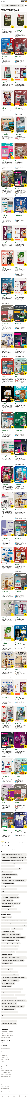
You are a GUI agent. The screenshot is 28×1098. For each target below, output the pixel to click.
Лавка (8, 1096)
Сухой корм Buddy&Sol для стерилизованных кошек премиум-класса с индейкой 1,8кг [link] (7, 540)
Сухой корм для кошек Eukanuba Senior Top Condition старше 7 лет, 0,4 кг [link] (20, 352)
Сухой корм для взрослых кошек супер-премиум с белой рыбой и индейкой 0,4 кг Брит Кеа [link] (7, 326)
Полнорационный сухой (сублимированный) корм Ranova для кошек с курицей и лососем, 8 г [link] (7, 110)
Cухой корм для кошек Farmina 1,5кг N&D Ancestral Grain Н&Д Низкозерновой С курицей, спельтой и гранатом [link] (20, 567)
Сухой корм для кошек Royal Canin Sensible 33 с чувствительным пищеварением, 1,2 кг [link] (7, 512)
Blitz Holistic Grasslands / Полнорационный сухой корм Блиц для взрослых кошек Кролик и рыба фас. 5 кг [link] (7, 32)
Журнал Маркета (5, 1088)
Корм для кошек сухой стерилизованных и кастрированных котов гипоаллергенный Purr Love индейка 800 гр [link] (20, 513)
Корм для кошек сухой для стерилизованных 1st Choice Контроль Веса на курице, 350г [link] (20, 379)
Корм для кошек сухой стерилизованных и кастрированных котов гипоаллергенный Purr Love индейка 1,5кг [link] (7, 594)
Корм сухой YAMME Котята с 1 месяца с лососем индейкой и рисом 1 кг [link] (19, 163)
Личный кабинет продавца (7, 1031)
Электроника (4, 1055)
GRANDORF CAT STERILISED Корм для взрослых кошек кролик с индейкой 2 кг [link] (20, 672)
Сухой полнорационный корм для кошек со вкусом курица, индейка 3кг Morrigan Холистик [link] (20, 752)
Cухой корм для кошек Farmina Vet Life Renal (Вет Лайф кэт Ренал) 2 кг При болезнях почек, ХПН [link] (7, 832)
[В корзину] (12, 27)
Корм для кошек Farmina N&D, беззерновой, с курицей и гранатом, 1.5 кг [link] (20, 270)
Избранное (14, 1096)
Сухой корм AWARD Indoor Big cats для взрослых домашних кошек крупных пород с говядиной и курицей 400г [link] (20, 298)
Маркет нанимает (5, 1086)
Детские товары (4, 1078)
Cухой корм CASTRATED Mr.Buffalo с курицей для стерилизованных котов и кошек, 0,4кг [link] (20, 326)
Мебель (2, 1050)
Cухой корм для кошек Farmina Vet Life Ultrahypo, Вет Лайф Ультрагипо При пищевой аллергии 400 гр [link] (7, 379)
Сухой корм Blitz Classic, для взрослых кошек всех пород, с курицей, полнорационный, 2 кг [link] (20, 58)
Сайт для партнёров (5, 1037)
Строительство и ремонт (6, 1076)
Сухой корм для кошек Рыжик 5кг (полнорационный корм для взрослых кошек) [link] (20, 406)
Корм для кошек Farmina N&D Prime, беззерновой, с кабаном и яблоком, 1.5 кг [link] (7, 645)
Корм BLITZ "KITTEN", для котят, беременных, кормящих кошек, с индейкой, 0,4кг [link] (7, 85)
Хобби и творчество (5, 1065)
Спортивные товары (5, 1072)
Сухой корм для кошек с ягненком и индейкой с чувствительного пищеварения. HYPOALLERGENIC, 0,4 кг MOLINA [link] (7, 163)
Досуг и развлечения (5, 1048)
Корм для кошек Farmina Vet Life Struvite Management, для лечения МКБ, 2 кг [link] (7, 217)
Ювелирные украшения (6, 1079)
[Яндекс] (11, 1093)
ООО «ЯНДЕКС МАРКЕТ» (10, 1091)
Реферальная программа (6, 1042)
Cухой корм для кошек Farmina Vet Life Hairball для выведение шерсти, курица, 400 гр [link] (20, 540)
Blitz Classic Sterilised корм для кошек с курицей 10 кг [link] (6, 726)
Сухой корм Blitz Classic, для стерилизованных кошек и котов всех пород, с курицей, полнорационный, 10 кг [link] (7, 298)
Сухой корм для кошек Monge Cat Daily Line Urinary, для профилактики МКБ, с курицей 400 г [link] (7, 567)
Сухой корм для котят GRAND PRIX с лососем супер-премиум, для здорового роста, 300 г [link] (7, 270)
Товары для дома (5, 1059)
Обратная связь (4, 1084)
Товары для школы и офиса (7, 1070)
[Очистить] (22, 5)
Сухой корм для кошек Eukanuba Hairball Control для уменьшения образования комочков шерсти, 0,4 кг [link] (20, 191)
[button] (26, 5)
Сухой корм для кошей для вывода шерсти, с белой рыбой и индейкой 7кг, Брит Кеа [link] (20, 805)
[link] (14, 854)
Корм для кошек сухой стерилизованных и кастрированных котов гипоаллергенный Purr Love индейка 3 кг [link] (7, 673)
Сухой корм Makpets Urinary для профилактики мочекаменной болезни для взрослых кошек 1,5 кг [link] (20, 487)
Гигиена (3, 1053)
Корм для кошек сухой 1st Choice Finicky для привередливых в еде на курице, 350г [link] (7, 805)
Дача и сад (3, 1066)
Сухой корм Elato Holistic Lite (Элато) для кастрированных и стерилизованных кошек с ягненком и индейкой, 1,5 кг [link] (20, 726)
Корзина (19, 1096)
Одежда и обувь (4, 1057)
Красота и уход (4, 1063)
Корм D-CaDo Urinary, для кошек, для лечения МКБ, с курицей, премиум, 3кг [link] (20, 832)
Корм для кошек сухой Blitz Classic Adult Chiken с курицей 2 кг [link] (7, 191)
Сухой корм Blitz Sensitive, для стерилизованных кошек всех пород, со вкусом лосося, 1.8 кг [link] (7, 58)
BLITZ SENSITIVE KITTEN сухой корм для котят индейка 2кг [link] (7, 459)
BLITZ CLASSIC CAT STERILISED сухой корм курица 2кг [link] (7, 137)
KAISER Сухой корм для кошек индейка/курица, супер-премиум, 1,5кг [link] (7, 487)
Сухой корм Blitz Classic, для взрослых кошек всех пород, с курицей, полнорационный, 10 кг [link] (20, 110)
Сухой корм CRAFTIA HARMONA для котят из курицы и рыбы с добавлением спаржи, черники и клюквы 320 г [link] (7, 620)
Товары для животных (6, 1074)
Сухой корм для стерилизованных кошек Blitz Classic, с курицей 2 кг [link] (20, 137)
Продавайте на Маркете (6, 1033)
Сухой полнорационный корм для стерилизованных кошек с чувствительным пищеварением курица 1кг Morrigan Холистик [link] (20, 432)
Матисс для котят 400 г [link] (20, 644)
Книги (2, 1068)
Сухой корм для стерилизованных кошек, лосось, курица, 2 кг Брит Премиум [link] (20, 217)
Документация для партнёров (7, 1035)
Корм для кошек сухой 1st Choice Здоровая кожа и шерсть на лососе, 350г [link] (20, 778)
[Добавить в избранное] (12, 13)
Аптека (2, 1061)
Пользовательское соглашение (7, 1082)
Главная (3, 1096)
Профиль (25, 1096)
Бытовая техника (5, 1051)
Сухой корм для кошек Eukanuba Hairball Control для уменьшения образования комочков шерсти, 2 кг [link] (7, 752)
